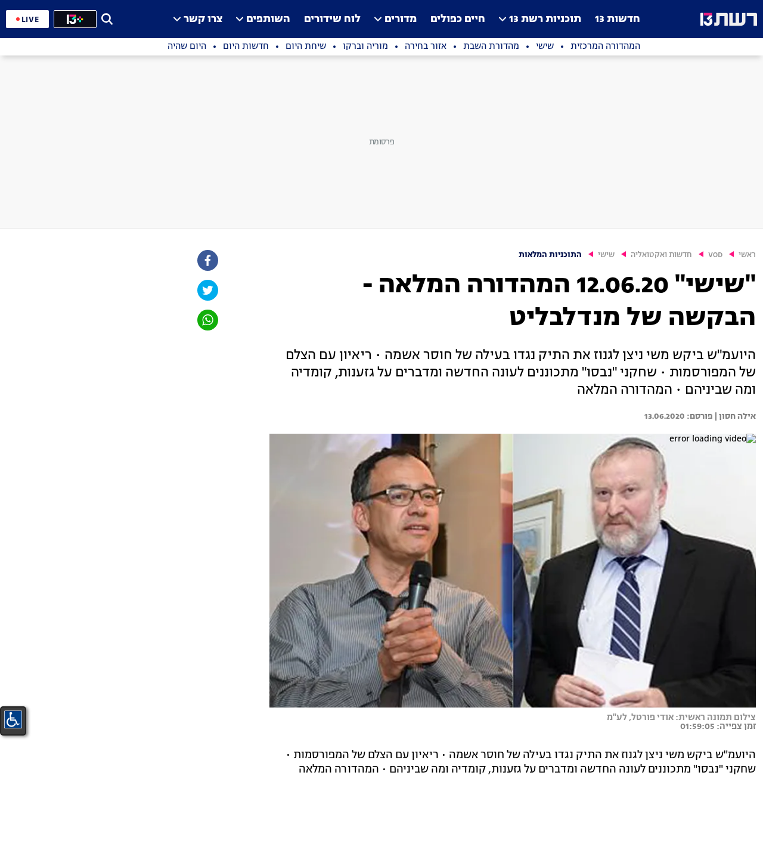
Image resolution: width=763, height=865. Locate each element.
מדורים (400, 19)
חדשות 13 (617, 19)
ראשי (747, 255)
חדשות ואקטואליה (661, 255)
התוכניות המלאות (550, 255)
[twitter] (207, 290)
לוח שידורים (332, 19)
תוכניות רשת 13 (545, 19)
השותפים (268, 19)
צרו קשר (203, 19)
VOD (715, 255)
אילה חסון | (734, 416)
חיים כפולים (457, 19)
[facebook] (207, 260)
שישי (606, 255)
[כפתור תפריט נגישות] (13, 719)
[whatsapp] (207, 320)
